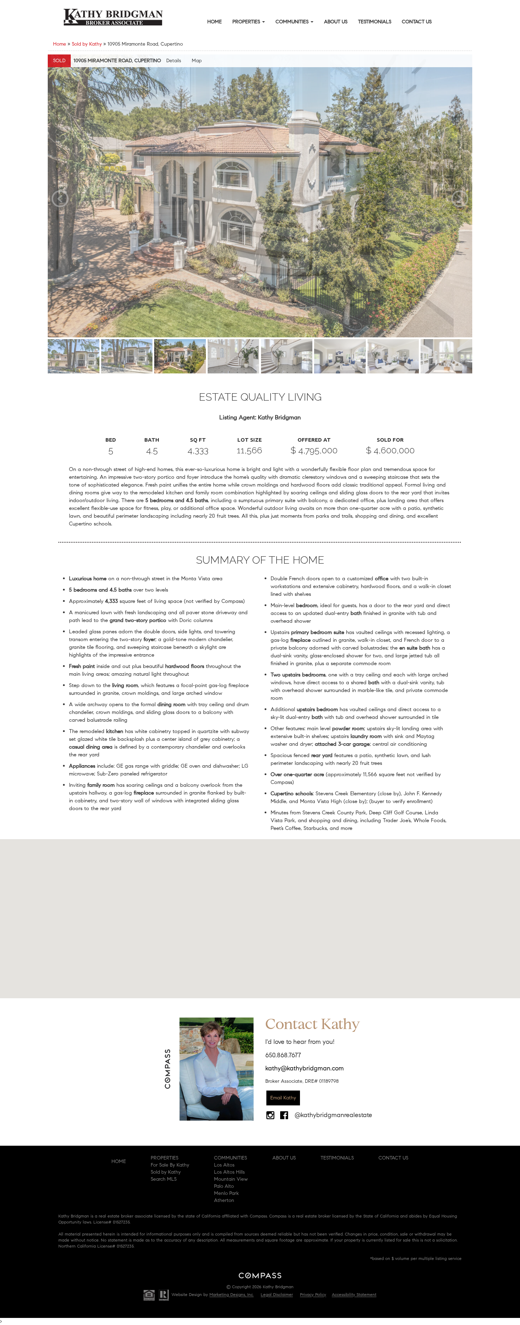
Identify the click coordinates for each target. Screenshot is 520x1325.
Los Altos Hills (229, 1172)
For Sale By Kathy (170, 1165)
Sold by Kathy (87, 44)
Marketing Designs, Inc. (231, 1294)
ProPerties (164, 1158)
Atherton (224, 1200)
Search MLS (164, 1179)
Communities (293, 22)
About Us (335, 22)
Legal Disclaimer (277, 1294)
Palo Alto (224, 1186)
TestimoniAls (337, 1158)
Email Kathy (283, 1098)
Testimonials (374, 22)
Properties (246, 22)
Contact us (393, 1158)
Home (214, 22)
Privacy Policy (313, 1294)
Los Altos (224, 1165)
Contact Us (417, 22)
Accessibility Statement (354, 1294)
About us (284, 1158)
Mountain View (231, 1179)
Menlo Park (226, 1193)
